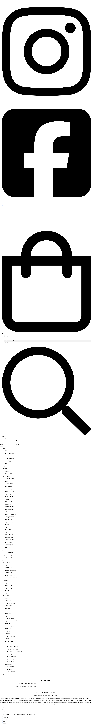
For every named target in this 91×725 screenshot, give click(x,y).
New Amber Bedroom (12, 644)
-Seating (3, 448)
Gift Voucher (8, 621)
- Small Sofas (8, 461)
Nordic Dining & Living (12, 656)
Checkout (13, 345)
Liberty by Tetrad (9, 519)
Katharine (8, 633)
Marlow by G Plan (9, 641)
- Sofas (5, 450)
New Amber (8, 643)
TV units (7, 578)
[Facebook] (46, 203)
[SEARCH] (17, 441)
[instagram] (46, 101)
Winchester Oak (9, 664)
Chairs (5, 466)
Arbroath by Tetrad (10, 486)
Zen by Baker (8, 549)
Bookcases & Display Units (11, 565)
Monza (7, 527)
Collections (6, 595)
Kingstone (8, 512)
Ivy (6, 507)
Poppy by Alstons (9, 535)
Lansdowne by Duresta (10, 517)
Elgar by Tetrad (9, 501)
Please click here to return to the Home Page (26, 686)
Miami (7, 524)
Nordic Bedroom (11, 654)
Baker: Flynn (8, 600)
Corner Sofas (10, 456)
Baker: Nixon (8, 608)
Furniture (4, 560)
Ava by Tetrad (9, 489)
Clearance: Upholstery (8, 557)
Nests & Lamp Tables (10, 575)
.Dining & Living (7, 562)
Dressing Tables (9, 588)
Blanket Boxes (9, 585)
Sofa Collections (7, 476)
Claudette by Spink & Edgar (11, 493)
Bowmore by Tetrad (10, 491)
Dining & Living (11, 603)
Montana (8, 526)
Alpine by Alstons (9, 483)
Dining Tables (9, 572)
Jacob (7, 511)
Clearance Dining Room (8, 552)
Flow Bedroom (11, 618)
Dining (9, 631)
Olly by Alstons (9, 531)
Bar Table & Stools (9, 563)
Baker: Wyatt (8, 613)
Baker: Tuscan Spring (10, 611)
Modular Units (11, 458)
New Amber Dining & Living (13, 646)
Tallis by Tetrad (9, 542)
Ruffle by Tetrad (9, 540)
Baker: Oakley (9, 605)
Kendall (7, 638)
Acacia (7, 596)
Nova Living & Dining (12, 661)
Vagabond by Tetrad (10, 545)
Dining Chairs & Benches (11, 570)
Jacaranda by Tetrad (10, 509)
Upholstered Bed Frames (11, 592)
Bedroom (6, 580)
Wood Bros (8, 547)
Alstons (7, 470)
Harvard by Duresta (10, 506)
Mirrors (7, 590)
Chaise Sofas (10, 455)
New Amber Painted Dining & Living (15, 651)
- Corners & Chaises (10, 453)
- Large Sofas (8, 460)
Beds (7, 582)
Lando (7, 639)
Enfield (7, 615)
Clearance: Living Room (8, 555)
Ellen (7, 503)
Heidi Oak (8, 623)
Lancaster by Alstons (10, 516)
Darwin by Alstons (9, 498)
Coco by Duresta (9, 496)
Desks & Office (9, 568)
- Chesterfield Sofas (10, 451)
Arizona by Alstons (9, 488)
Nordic (7, 653)
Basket (7, 345)
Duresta (7, 471)
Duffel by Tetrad (9, 499)
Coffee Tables (8, 567)
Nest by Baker (9, 529)
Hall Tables (8, 573)
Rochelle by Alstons (10, 539)
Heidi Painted (8, 628)
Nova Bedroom (11, 659)
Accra (7, 479)
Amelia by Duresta (9, 484)
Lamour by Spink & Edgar (11, 514)
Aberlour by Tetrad (10, 478)
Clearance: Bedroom (8, 554)
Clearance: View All (7, 559)
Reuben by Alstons (9, 537)
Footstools (8, 463)
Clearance (4, 550)
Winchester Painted (10, 666)
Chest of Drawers (9, 587)
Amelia (7, 598)
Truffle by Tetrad (9, 544)
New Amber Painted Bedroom (14, 649)
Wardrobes (8, 593)
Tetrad (7, 474)
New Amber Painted (10, 648)
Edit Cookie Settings (30, 714)
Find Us (3, 672)
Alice (7, 481)
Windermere (8, 667)
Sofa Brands (6, 468)
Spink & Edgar (9, 473)
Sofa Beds (8, 465)
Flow (7, 616)
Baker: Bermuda (9, 606)
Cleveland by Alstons (10, 494)
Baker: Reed (8, 610)
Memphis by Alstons (10, 522)
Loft (7, 521)
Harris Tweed (9, 504)
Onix (7, 532)
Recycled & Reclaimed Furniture (12, 662)
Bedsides (8, 583)
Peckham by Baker (9, 534)
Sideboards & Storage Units (11, 577)
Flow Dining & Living (12, 620)
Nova (7, 658)
